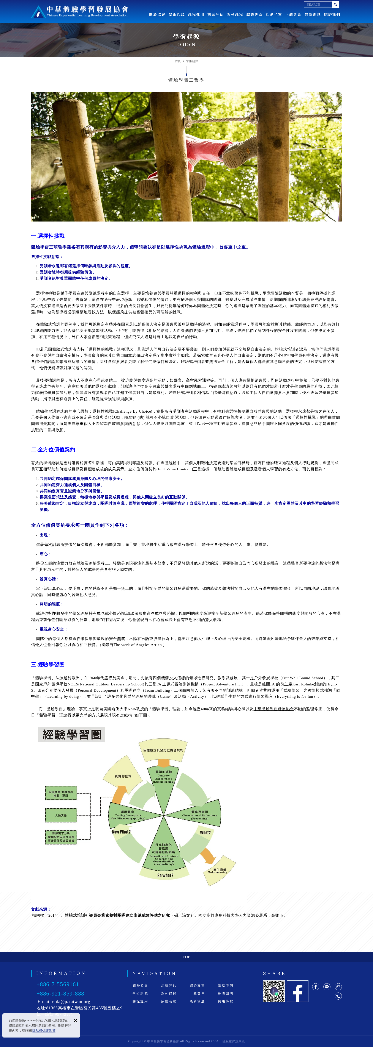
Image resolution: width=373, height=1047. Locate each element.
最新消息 (313, 14)
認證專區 (254, 14)
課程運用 (196, 14)
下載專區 (293, 14)
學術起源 (177, 14)
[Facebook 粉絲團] (297, 991)
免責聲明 (226, 993)
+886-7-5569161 (57, 984)
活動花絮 (274, 14)
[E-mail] (338, 986)
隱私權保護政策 (43, 1030)
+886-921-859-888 (60, 993)
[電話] (338, 996)
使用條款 (226, 1001)
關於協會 (157, 14)
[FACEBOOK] (315, 986)
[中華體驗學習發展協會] (79, 11)
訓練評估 (215, 14)
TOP (186, 957)
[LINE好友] (326, 986)
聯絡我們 (332, 14)
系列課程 (235, 14)
